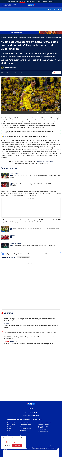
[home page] (9, 1)
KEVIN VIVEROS (32, 9)
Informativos (51, 1)
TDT (21, 426)
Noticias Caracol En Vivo (42, 1)
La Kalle (9, 428)
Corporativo (40, 433)
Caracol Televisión (11, 424)
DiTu (8, 432)
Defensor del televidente (25, 424)
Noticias (18, 441)
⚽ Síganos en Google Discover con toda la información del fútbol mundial (26, 136)
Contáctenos (23, 430)
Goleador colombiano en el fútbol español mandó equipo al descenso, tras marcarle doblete (35, 237)
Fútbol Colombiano (12, 37)
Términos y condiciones (43, 431)
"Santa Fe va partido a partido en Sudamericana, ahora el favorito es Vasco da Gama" (30, 332)
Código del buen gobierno (25, 428)
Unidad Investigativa (30, 1)
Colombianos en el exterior (16, 243)
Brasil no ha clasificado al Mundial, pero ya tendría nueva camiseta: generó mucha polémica (35, 228)
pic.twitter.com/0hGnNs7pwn (45, 161)
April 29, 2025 (44, 163)
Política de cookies (42, 429)
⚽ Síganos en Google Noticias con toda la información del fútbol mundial (26, 254)
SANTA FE (10, 9)
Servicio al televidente (25, 422)
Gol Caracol (22, 1)
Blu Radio (9, 426)
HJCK (8, 430)
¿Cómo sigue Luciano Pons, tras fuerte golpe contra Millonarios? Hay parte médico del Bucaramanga (39, 37)
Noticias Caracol (11, 422)
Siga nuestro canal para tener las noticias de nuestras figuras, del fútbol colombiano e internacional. (29, 132)
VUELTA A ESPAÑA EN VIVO (20, 9)
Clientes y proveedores (25, 432)
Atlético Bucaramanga (24, 257)
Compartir (58, 72)
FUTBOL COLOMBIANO (43, 9)
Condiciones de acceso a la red (44, 422)
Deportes (11, 441)
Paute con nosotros (24, 435)
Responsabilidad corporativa (44, 424)
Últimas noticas (14, 1)
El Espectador (10, 433)
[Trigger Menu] (2, 5)
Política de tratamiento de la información (44, 427)
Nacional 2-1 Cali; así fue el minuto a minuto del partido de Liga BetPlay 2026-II (28, 343)
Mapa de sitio (23, 433)
